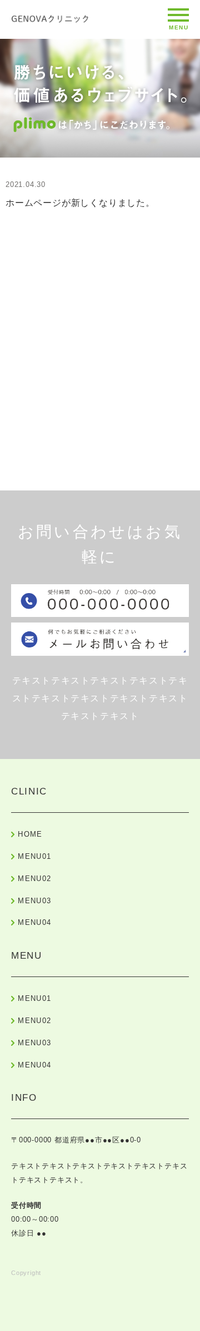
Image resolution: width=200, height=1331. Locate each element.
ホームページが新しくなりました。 (80, 203)
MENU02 (34, 878)
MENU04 (34, 922)
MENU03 (34, 901)
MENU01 (34, 856)
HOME (30, 834)
